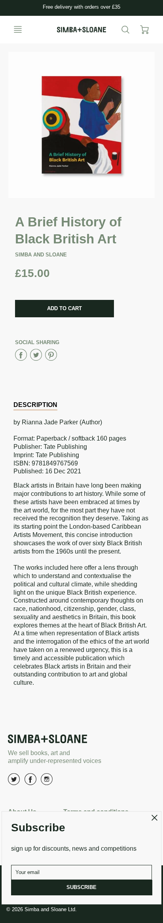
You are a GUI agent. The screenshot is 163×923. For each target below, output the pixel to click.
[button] (64, 308)
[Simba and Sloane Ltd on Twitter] (14, 782)
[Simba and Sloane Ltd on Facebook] (30, 782)
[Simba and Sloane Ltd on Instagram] (47, 782)
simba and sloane (41, 255)
